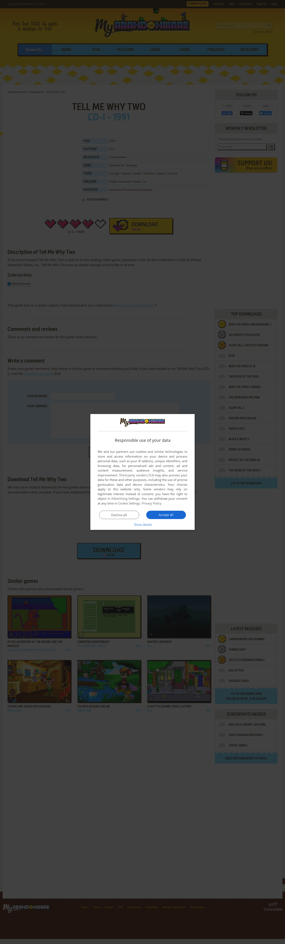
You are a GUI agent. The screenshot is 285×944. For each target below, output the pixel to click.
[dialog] (142, 472)
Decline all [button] (119, 515)
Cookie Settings (129, 503)
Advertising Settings (125, 498)
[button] (142, 524)
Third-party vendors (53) (136, 475)
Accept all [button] (166, 515)
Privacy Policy (151, 503)
